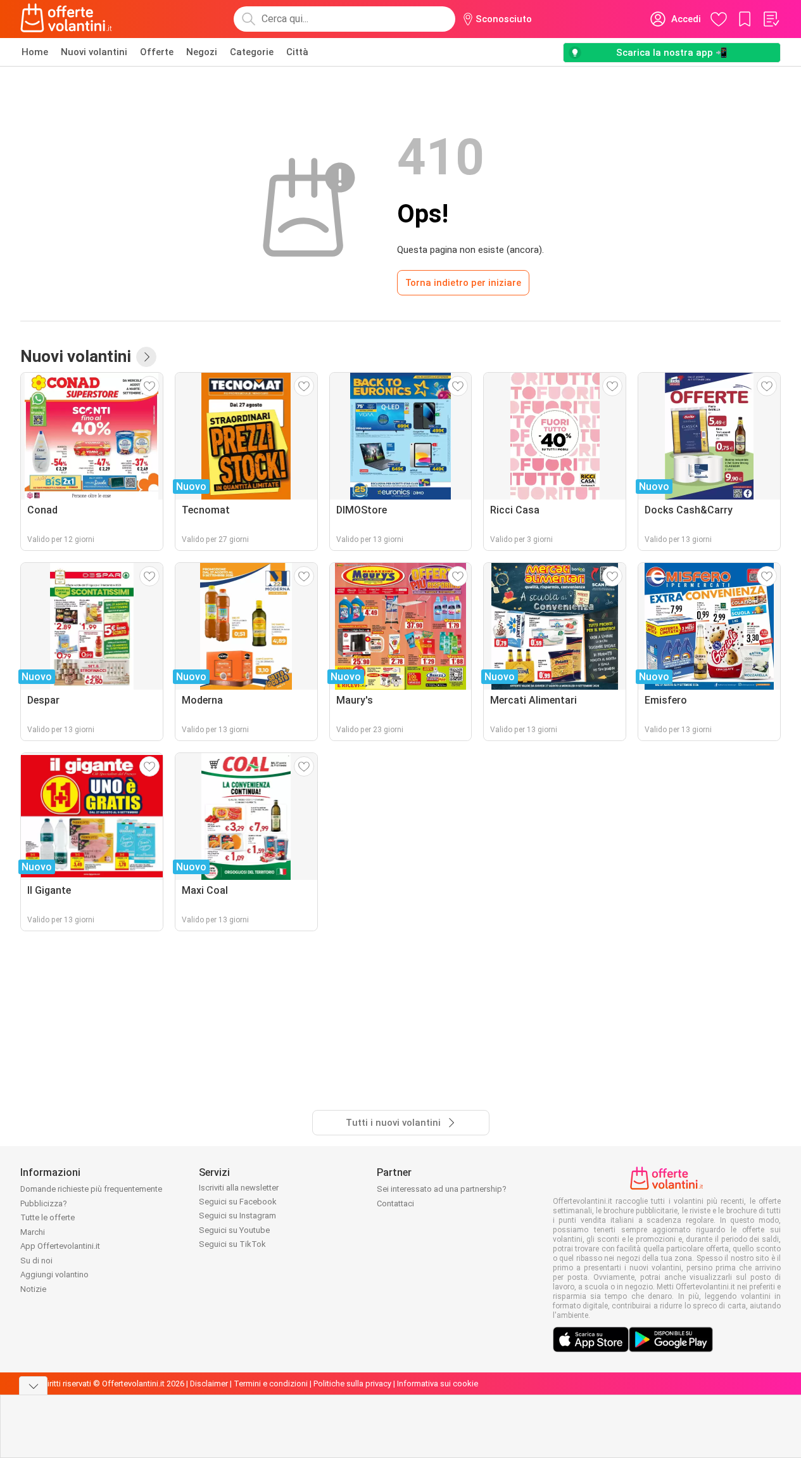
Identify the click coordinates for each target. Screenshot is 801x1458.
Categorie (252, 52)
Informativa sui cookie (437, 1383)
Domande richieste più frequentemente (91, 1189)
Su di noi (36, 1260)
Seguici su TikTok (232, 1244)
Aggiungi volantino (54, 1274)
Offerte (156, 52)
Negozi (201, 52)
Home (35, 52)
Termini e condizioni (271, 1383)
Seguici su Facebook (238, 1201)
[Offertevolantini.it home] (66, 19)
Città (297, 52)
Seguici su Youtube (234, 1230)
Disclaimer (209, 1383)
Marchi (32, 1232)
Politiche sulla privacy (352, 1383)
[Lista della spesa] (770, 19)
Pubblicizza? (43, 1203)
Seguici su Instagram (237, 1215)
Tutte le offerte (47, 1217)
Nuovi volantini (94, 52)
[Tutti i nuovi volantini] (146, 357)
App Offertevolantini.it (60, 1246)
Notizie (33, 1289)
